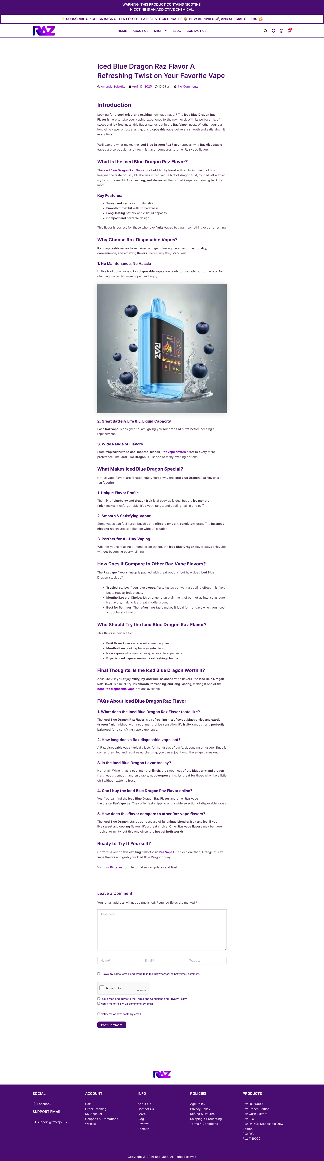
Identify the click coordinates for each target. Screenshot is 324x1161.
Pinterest (117, 867)
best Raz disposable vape (116, 689)
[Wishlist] (273, 31)
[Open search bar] (266, 30)
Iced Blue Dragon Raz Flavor (124, 170)
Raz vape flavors (174, 452)
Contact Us (196, 31)
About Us (140, 31)
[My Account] (281, 31)
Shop (158, 31)
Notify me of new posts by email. (121, 1014)
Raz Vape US (168, 852)
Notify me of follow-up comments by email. (127, 1003)
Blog (177, 31)
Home (122, 31)
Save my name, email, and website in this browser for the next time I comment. (151, 973)
